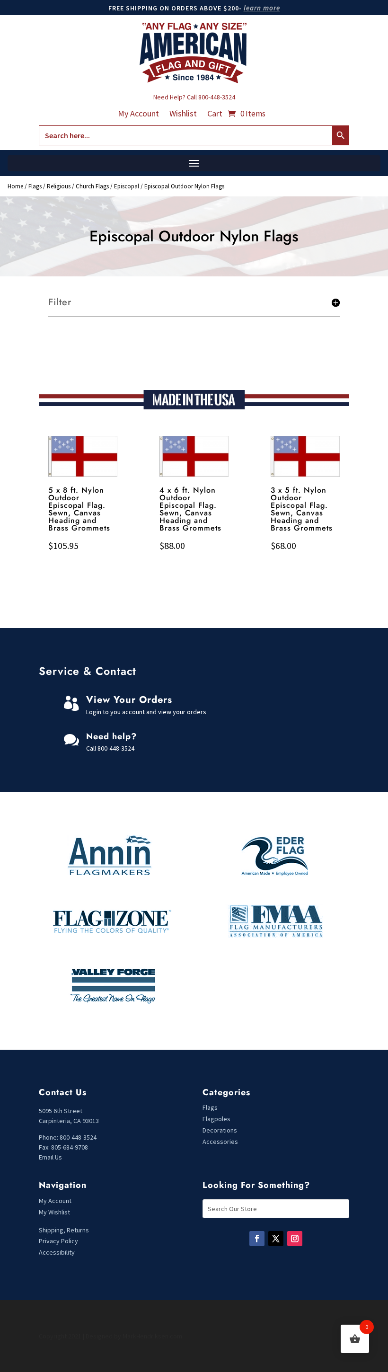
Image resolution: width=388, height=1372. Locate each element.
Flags (35, 186)
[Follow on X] (275, 1238)
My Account (138, 114)
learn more (262, 7)
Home (15, 186)
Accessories (220, 1141)
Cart (214, 114)
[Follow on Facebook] (257, 1238)
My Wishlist (54, 1212)
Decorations (220, 1130)
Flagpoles (217, 1119)
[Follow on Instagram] (294, 1238)
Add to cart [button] (82, 565)
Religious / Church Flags (78, 186)
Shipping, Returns (64, 1230)
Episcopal (126, 186)
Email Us (50, 1157)
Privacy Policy (58, 1241)
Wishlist (183, 114)
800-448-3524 (216, 97)
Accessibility (57, 1252)
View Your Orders (129, 700)
